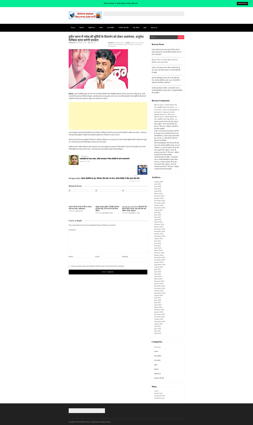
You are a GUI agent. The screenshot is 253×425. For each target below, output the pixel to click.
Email (97, 257)
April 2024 (157, 248)
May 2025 (157, 217)
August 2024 (158, 239)
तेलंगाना (81, 28)
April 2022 (157, 305)
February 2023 (159, 281)
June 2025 (157, 215)
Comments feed (159, 396)
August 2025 (158, 210)
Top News (117, 42)
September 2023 (159, 265)
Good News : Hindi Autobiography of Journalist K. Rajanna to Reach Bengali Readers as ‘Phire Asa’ (166, 112)
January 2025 (158, 227)
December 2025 (159, 201)
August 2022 (158, 296)
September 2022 (159, 293)
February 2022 (159, 310)
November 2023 (159, 260)
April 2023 (157, 277)
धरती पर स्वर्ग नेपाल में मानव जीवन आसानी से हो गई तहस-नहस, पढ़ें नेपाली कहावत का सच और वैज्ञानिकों (166, 133)
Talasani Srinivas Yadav (119, 44)
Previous (84, 156)
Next (136, 176)
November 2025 (159, 203)
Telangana (131, 44)
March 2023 (158, 279)
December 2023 (159, 258)
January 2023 (158, 284)
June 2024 (157, 243)
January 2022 (158, 312)
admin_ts (93, 42)
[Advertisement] (108, 116)
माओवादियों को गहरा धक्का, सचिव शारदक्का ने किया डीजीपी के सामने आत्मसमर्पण (104, 159)
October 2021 (158, 319)
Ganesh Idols (134, 42)
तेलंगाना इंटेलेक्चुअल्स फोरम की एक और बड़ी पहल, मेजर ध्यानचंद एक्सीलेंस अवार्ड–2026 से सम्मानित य (166, 145)
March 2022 (158, 307)
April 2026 (157, 191)
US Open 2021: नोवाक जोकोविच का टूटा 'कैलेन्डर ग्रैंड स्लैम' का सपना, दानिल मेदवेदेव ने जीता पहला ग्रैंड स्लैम (104, 178)
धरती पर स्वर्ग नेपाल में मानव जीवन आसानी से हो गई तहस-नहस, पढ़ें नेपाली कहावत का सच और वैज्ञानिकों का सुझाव (166, 70)
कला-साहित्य (110, 28)
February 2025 (159, 224)
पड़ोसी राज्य (91, 28)
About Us (154, 28)
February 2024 (159, 253)
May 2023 (157, 274)
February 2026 (159, 196)
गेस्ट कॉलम (136, 28)
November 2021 (159, 317)
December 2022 (159, 286)
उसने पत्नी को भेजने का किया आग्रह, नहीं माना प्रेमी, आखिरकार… (80, 208)
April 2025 (157, 220)
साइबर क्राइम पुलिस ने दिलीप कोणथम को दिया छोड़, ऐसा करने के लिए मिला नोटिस (107, 209)
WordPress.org (159, 398)
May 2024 (157, 246)
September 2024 (159, 236)
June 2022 (157, 300)
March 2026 (158, 194)
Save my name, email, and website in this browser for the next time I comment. (98, 266)
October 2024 (158, 234)
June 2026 (157, 187)
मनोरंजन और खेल (123, 28)
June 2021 (157, 329)
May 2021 (157, 331)
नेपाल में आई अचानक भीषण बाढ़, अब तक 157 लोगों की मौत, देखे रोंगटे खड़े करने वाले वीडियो (166, 138)
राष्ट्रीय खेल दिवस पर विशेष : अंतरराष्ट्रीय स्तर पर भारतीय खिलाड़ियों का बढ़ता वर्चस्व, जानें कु (166, 159)
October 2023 (158, 262)
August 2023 (158, 267)
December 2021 (159, 314)
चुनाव (145, 28)
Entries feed (158, 393)
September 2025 (159, 208)
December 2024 (159, 229)
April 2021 (157, 333)
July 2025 (157, 213)
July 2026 (157, 184)
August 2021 (158, 324)
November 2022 (159, 288)
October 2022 (158, 291)
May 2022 (157, 303)
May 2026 (157, 189)
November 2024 (159, 232)
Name (71, 257)
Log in (156, 391)
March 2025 (158, 222)
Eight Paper (95, 422)
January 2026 (158, 198)
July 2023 (157, 269)
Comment (72, 230)
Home (73, 28)
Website (125, 257)
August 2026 (158, 182)
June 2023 (157, 272)
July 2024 (157, 241)
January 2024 (158, 255)
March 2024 (158, 251)
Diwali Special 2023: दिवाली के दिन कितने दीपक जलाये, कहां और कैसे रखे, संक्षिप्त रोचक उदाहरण (134, 209)
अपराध (101, 28)
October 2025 (158, 205)
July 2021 (157, 326)
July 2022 (157, 298)
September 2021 (159, 322)
